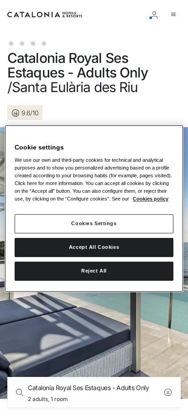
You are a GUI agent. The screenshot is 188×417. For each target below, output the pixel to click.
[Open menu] (175, 14)
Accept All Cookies (94, 247)
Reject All (94, 270)
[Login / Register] (156, 15)
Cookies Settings (93, 224)
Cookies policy (150, 199)
